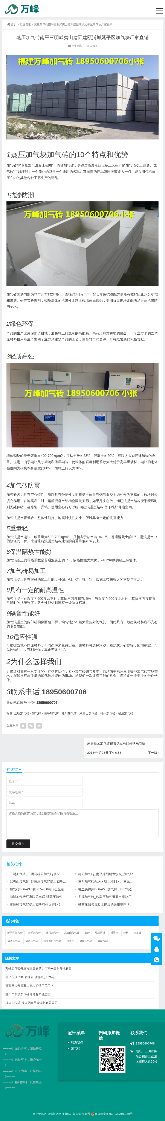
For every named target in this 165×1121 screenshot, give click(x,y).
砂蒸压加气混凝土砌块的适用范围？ (104, 904)
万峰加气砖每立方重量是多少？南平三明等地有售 (38, 968)
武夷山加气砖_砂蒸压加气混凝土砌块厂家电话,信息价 (48, 881)
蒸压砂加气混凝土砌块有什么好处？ (35, 904)
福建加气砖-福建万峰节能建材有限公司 (31, 1003)
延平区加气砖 (15, 932)
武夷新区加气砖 (52, 940)
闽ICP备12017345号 (77, 1113)
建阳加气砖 (69, 713)
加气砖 (58, 154)
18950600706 (64, 692)
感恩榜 (114, 932)
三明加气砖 (21, 713)
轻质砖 (137, 932)
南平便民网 (40, 1113)
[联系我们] (156, 949)
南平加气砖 (51, 713)
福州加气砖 (107, 713)
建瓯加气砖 (85, 940)
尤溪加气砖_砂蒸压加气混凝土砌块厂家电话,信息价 (115, 897)
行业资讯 (25, 24)
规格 (125, 932)
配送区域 (100, 932)
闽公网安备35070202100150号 (114, 1113)
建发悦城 (103, 940)
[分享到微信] (31, 726)
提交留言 (18, 843)
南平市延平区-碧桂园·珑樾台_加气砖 (29, 977)
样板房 (70, 940)
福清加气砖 (125, 713)
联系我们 (77, 1042)
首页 (14, 24)
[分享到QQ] (23, 726)
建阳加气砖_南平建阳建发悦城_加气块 (105, 874)
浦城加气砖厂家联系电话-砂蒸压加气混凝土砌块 (44, 897)
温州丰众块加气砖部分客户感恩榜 (27, 994)
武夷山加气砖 (88, 713)
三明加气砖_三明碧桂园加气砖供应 (35, 874)
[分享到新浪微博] (39, 726)
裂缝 (87, 932)
